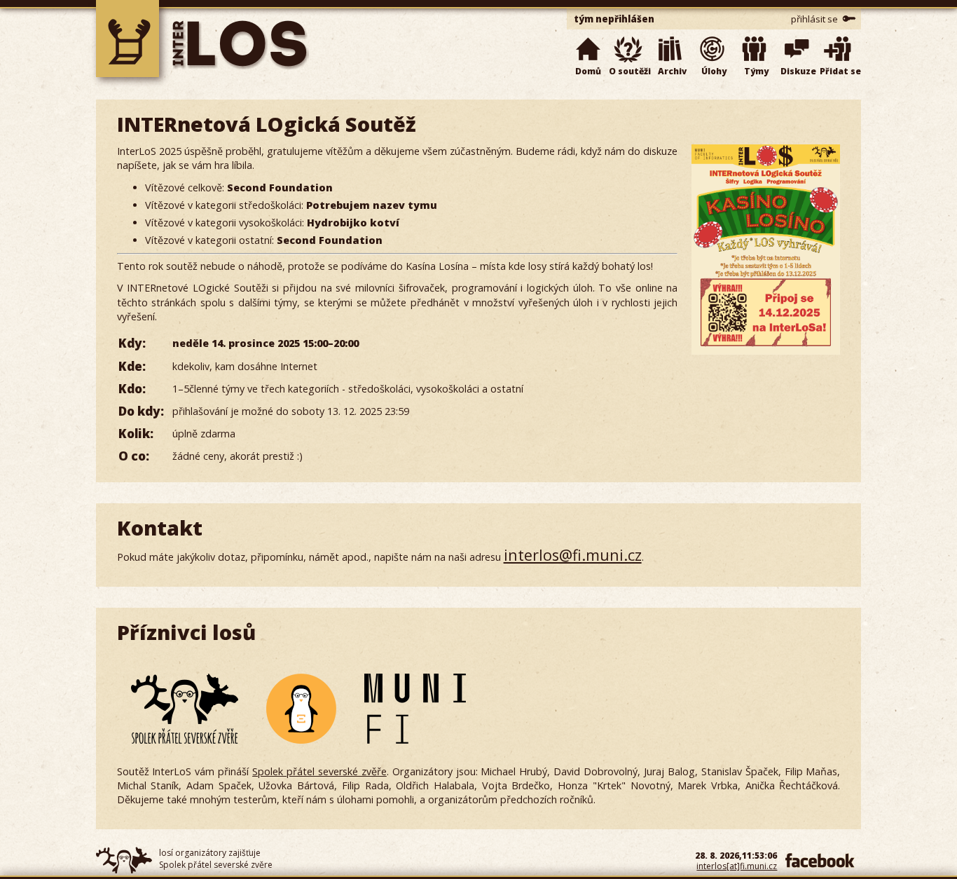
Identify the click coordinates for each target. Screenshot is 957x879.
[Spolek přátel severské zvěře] (184, 709)
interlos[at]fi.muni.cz (736, 866)
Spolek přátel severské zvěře (319, 771)
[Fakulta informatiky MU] (415, 709)
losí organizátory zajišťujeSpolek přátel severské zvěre (216, 859)
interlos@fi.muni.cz (573, 555)
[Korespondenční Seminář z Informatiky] (301, 709)
